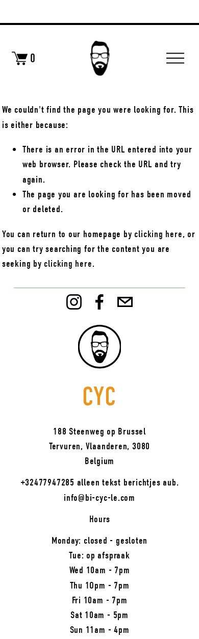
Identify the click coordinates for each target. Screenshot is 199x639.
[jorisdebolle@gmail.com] (125, 302)
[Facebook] (99, 302)
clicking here (158, 234)
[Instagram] (74, 302)
